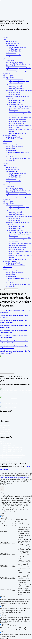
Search (1, 289)
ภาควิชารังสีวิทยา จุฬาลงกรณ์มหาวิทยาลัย (11, 447)
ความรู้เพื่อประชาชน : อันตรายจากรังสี (16, 71)
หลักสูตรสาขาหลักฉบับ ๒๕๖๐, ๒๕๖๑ (19, 81)
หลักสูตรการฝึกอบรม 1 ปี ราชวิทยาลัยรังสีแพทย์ (19, 90)
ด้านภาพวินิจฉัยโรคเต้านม (16, 100)
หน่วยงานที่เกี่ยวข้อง (5, 443)
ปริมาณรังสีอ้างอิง (11, 70)
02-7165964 (14, 403)
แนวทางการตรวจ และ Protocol (14, 62)
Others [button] (1, 631)
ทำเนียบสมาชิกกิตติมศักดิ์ (13, 137)
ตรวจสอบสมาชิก (10, 148)
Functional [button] (2, 596)
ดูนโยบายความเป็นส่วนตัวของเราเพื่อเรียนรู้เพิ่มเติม (14, 477)
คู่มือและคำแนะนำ (8, 58)
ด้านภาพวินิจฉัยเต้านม (15, 94)
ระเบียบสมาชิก (10, 156)
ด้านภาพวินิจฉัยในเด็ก (15, 92)
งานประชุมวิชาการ (8, 57)
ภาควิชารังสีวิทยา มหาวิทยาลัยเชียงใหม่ (11, 449)
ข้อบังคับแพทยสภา (11, 53)
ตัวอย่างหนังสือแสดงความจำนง (17, 133)
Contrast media (10, 60)
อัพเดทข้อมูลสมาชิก (5, 431)
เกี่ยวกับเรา (6, 39)
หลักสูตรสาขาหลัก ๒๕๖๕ (16, 83)
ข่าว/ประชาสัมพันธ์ (5, 427)
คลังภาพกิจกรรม (7, 141)
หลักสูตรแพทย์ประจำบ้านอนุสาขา (15, 84)
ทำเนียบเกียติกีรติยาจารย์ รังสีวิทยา (15, 139)
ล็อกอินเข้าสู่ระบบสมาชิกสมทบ (14, 146)
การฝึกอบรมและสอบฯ (6, 429)
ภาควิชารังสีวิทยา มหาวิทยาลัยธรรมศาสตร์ (12, 459)
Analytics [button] (2, 614)
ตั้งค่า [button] (1, 485)
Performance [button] (3, 605)
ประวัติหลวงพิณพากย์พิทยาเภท (17, 47)
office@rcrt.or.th (12, 407)
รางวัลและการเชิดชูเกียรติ (10, 135)
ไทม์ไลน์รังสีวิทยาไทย (15, 49)
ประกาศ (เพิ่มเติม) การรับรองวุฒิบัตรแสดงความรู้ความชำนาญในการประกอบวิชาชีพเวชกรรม (20, 108)
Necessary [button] (2, 515)
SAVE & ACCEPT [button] (5, 638)
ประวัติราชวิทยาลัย (11, 41)
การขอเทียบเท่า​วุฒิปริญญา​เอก (14, 104)
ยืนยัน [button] (4, 485)
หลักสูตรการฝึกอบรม (9, 77)
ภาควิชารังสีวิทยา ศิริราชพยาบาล (9, 445)
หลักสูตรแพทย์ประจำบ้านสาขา (14, 79)
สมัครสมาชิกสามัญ (11, 150)
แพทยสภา (3, 441)
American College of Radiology (8, 460)
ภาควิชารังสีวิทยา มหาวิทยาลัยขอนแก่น (11, 453)
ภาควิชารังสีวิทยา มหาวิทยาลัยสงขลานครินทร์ (12, 455)
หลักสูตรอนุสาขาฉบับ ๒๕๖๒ (17, 86)
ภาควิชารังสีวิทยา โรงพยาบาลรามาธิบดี (11, 451)
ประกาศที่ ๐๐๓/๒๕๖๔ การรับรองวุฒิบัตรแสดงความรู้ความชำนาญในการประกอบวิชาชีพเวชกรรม (20, 113)
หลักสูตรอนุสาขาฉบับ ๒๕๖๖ (17, 88)
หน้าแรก (5, 37)
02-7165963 (14, 398)
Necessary (4, 517)
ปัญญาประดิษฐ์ (7, 73)
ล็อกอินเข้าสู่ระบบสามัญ (12, 145)
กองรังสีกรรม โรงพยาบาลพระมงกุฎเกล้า (11, 457)
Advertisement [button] (3, 622)
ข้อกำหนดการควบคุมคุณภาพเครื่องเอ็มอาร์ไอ (18, 68)
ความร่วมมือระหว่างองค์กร (13, 55)
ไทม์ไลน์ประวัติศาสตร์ (12, 45)
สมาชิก (5, 143)
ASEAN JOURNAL (8, 75)
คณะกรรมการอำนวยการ (13, 43)
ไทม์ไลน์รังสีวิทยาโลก (15, 51)
